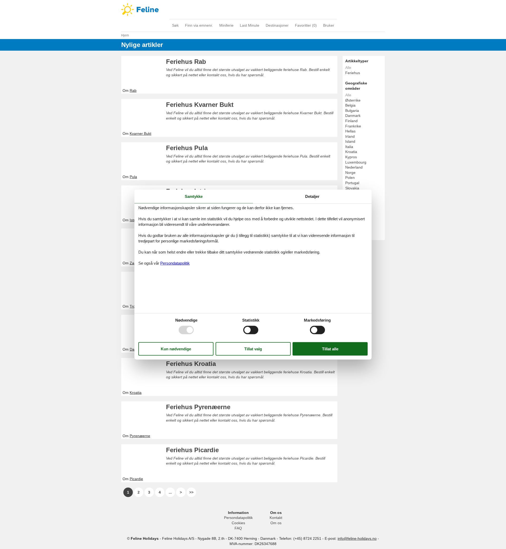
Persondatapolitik (238, 517)
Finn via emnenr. (199, 25)
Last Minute (249, 25)
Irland (350, 136)
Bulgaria (352, 110)
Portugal (352, 183)
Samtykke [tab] (194, 196)
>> (191, 492)
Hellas (350, 131)
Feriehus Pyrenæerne (198, 406)
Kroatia (351, 152)
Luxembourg (355, 162)
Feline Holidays (253, 9)
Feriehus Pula (187, 147)
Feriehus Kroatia (191, 363)
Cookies (238, 523)
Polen (350, 177)
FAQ (238, 528)
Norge (350, 172)
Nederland (354, 167)
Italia (349, 147)
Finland (351, 121)
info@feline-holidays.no (357, 538)
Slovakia (352, 188)
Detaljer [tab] (312, 196)
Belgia (350, 105)
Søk (175, 25)
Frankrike (353, 126)
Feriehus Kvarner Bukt (199, 104)
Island (350, 141)
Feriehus (352, 73)
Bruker (328, 25)
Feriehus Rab (186, 61)
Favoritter (306, 25)
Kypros (351, 157)
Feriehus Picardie (192, 449)
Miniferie (226, 25)
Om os (275, 523)
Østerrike (353, 100)
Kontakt (276, 517)
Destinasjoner (277, 25)
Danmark (353, 115)
